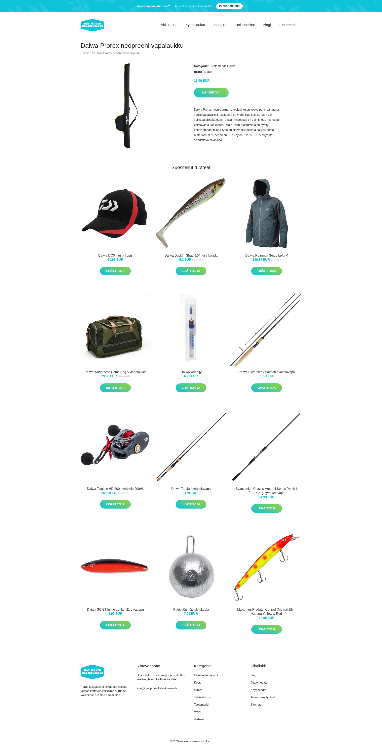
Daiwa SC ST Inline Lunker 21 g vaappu (115, 609)
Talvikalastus (202, 697)
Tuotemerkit (288, 25)
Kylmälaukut (195, 25)
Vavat (197, 712)
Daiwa (231, 66)
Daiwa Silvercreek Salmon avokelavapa (266, 372)
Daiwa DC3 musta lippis (115, 255)
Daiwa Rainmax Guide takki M (266, 255)
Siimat (198, 690)
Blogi (267, 25)
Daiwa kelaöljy (191, 372)
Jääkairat (220, 25)
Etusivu (85, 53)
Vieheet (199, 719)
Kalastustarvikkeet (206, 675)
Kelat (197, 682)
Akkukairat (169, 25)
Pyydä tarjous (229, 6)
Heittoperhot (245, 25)
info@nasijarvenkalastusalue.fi (157, 688)
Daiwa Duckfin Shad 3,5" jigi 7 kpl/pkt (191, 255)
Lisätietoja (211, 92)
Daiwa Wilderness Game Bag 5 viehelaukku (115, 372)
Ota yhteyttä (259, 682)
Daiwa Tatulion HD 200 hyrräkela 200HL (115, 488)
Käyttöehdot (258, 690)
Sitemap (256, 704)
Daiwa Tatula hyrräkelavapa (191, 488)
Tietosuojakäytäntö (263, 697)
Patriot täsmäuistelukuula (191, 609)
